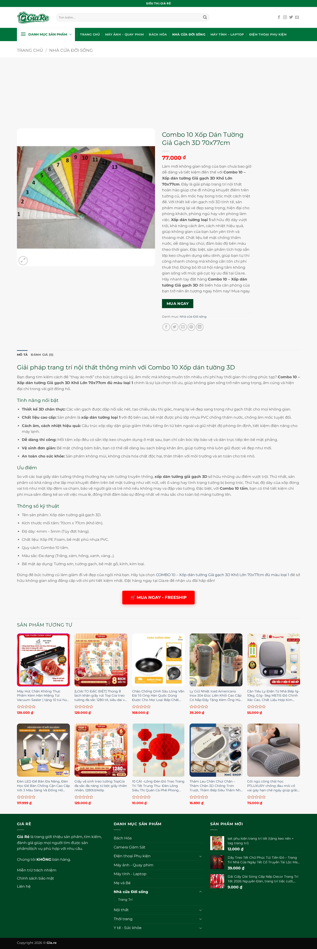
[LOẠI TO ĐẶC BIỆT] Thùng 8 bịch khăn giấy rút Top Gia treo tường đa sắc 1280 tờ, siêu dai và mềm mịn (100, 696)
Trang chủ (90, 34)
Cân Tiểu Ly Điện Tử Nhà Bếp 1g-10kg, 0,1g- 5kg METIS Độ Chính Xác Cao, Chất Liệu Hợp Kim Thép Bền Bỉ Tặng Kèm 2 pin (273, 696)
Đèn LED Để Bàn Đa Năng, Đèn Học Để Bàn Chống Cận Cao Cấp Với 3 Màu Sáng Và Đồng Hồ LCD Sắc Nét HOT (43, 786)
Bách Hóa (158, 34)
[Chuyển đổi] (200, 856)
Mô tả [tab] (22, 354)
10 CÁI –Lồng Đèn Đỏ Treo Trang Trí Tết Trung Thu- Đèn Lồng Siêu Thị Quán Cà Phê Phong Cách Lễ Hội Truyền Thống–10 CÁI (158, 786)
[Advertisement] (158, 89)
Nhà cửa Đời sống (188, 34)
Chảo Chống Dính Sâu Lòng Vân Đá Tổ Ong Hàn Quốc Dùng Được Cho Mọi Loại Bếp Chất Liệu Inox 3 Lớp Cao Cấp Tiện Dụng (158, 696)
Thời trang (123, 919)
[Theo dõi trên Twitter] (291, 17)
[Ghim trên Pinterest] (191, 327)
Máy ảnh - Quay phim (133, 865)
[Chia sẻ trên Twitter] (174, 327)
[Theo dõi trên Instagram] (285, 17)
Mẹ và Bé (122, 883)
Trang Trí (125, 899)
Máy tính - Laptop (130, 874)
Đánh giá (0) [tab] (42, 354)
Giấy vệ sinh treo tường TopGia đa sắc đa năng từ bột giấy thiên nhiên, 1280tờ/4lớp (100, 785)
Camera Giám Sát (130, 847)
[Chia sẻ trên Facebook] (166, 327)
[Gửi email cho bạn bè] (183, 327)
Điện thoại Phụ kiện (268, 34)
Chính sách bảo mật (35, 878)
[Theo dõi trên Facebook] (279, 17)
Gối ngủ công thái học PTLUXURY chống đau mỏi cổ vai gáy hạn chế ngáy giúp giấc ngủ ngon (272, 786)
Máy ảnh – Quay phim (124, 34)
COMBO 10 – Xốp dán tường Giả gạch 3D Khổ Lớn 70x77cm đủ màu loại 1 (222, 575)
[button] (46, 34)
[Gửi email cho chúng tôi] (297, 17)
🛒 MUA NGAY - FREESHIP (158, 597)
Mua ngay (178, 303)
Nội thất (121, 910)
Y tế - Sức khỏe (128, 928)
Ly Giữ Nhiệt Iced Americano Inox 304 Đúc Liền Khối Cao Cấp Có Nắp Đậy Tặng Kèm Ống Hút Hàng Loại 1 (216, 696)
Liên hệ (24, 886)
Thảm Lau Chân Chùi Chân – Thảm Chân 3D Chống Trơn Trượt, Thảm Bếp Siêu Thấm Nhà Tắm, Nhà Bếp (216, 786)
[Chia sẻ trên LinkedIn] (200, 327)
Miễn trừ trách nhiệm (36, 870)
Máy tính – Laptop (227, 34)
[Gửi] (205, 17)
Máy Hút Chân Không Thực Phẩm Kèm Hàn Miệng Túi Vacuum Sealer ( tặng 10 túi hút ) (42, 696)
